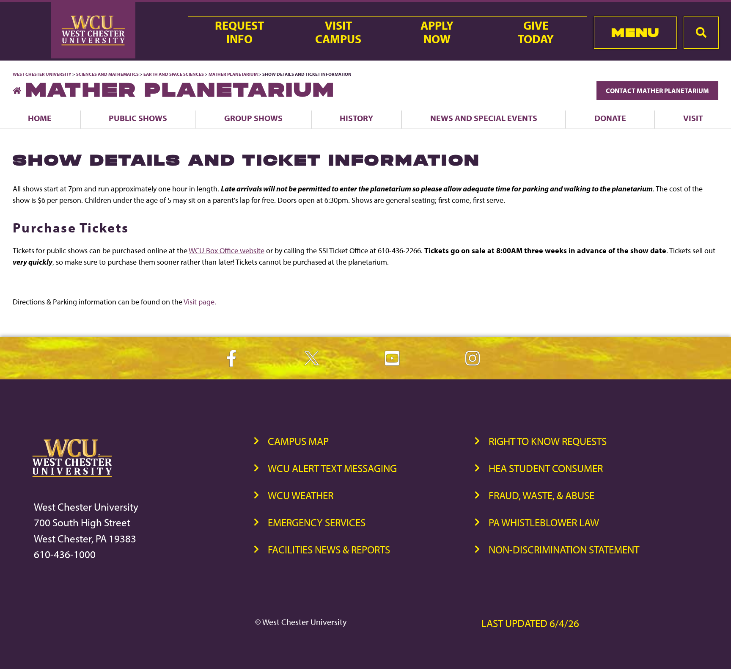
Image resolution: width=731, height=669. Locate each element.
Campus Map (298, 441)
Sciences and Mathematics (107, 74)
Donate (610, 118)
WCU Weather (300, 495)
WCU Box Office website (226, 250)
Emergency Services (317, 522)
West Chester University (42, 74)
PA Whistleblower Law (544, 522)
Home (40, 118)
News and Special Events (483, 118)
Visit (693, 118)
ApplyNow (436, 32)
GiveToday (536, 32)
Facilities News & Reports (329, 549)
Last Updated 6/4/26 (530, 623)
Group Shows (253, 118)
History (356, 118)
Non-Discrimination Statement (564, 549)
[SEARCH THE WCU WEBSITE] (701, 33)
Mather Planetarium (233, 74)
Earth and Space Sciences (173, 74)
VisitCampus (338, 32)
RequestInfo (239, 32)
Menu (635, 32)
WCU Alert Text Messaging (332, 468)
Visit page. (200, 302)
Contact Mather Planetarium (657, 90)
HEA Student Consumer (546, 468)
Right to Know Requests (548, 441)
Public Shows (138, 118)
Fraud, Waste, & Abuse (541, 495)
